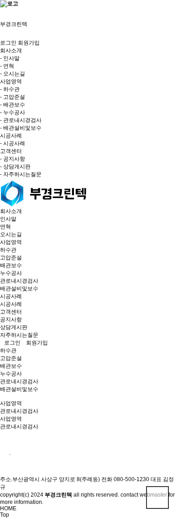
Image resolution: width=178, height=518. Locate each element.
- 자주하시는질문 (21, 174)
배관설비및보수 (19, 288)
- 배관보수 (12, 105)
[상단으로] (157, 497)
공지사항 (11, 319)
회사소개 (11, 211)
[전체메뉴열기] (2, 11)
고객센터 (11, 312)
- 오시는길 (12, 74)
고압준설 (11, 257)
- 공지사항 (12, 159)
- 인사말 (10, 58)
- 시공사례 (12, 143)
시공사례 (11, 296)
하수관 (8, 250)
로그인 (8, 43)
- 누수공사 (12, 112)
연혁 (5, 226)
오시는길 (11, 234)
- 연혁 (7, 66)
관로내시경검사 (19, 281)
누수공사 (11, 273)
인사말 (8, 219)
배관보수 (11, 265)
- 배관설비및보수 (21, 128)
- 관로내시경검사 (21, 120)
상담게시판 (13, 327)
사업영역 (11, 242)
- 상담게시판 (15, 166)
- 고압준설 (12, 97)
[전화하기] (2, 17)
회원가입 (29, 43)
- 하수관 (10, 89)
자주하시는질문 (19, 335)
